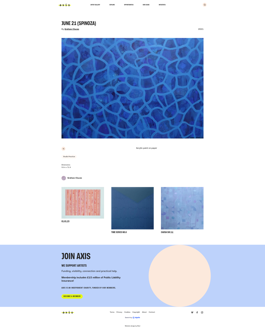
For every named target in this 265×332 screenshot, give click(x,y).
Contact (152, 312)
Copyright (136, 312)
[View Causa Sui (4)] (182, 211)
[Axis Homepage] (64, 5)
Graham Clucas (71, 29)
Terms (112, 312)
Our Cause (146, 5)
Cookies (127, 312)
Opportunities (128, 5)
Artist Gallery (95, 5)
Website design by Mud (132, 326)
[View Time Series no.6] (132, 211)
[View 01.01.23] (82, 205)
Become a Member (72, 296)
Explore (112, 5)
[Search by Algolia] (132, 317)
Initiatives (162, 5)
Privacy (119, 312)
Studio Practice (69, 157)
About (144, 312)
